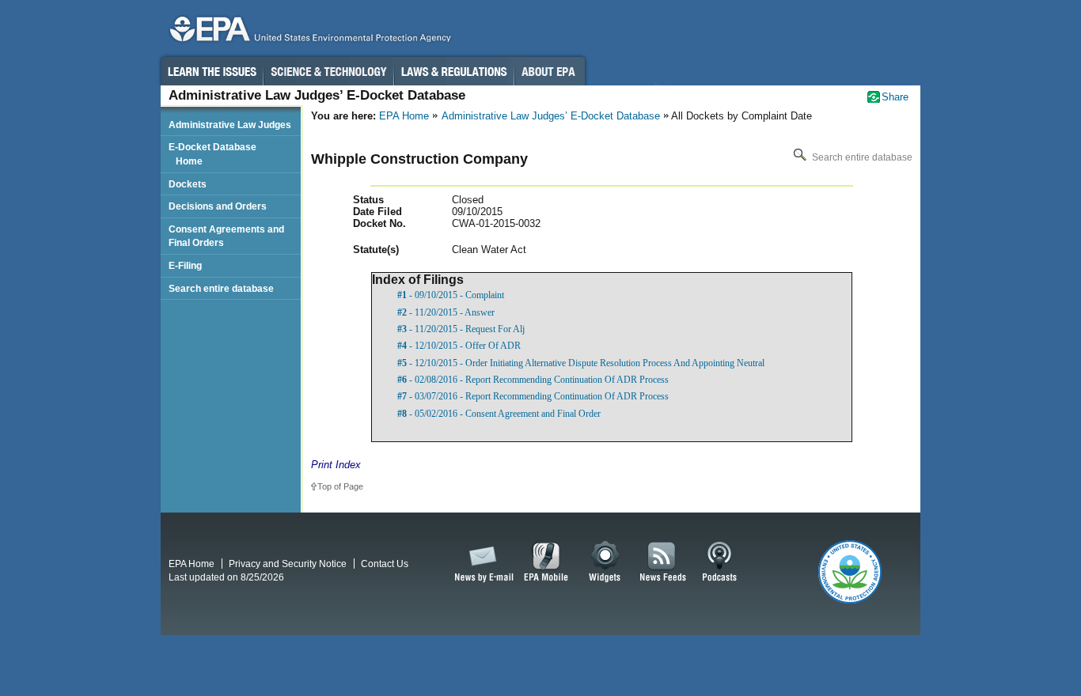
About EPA (549, 71)
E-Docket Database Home (212, 154)
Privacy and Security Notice (288, 563)
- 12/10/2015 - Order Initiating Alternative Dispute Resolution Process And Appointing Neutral (580, 363)
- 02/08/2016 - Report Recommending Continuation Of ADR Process (533, 379)
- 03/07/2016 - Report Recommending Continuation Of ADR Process (533, 396)
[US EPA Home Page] (307, 33)
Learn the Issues (211, 71)
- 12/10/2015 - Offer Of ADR (459, 345)
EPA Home (404, 116)
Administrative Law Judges (230, 124)
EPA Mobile (546, 562)
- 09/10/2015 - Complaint (450, 295)
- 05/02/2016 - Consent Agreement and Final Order (499, 413)
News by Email (481, 562)
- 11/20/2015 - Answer (446, 312)
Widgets (606, 562)
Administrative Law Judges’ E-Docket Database (551, 116)
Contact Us (384, 563)
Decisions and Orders (218, 206)
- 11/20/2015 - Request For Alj (461, 329)
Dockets (188, 184)
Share (895, 97)
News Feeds (663, 562)
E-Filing (185, 265)
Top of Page (340, 486)
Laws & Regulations (454, 71)
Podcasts (719, 562)
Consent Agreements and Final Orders (226, 236)
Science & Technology (328, 71)
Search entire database (861, 157)
